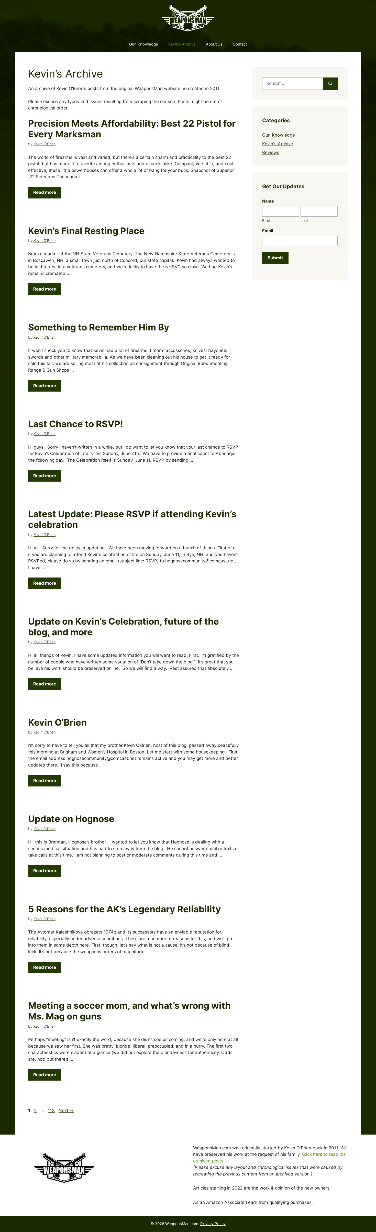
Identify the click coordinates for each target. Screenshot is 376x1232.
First (266, 220)
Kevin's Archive (277, 143)
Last (304, 220)
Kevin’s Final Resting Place (86, 230)
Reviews (270, 152)
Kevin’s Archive (182, 44)
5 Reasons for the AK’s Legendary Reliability (124, 909)
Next (66, 1110)
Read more (44, 192)
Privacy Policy (213, 1223)
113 (52, 1110)
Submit (275, 257)
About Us (214, 44)
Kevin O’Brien (57, 722)
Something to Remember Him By (98, 327)
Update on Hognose (71, 818)
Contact (240, 44)
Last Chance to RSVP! (75, 423)
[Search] (330, 83)
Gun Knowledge (143, 44)
